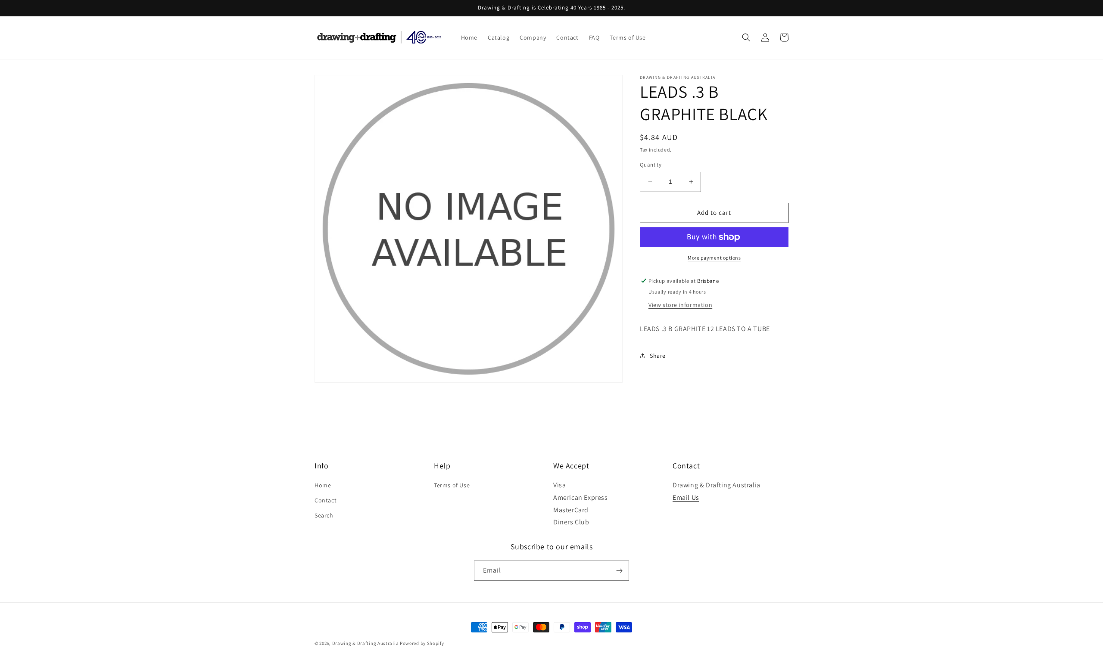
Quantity (650, 164)
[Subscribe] (619, 571)
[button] (746, 37)
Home (323, 485)
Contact (326, 500)
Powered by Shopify (422, 643)
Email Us (686, 497)
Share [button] (658, 355)
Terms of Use (452, 485)
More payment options (714, 257)
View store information (680, 305)
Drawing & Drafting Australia (365, 643)
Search (324, 515)
